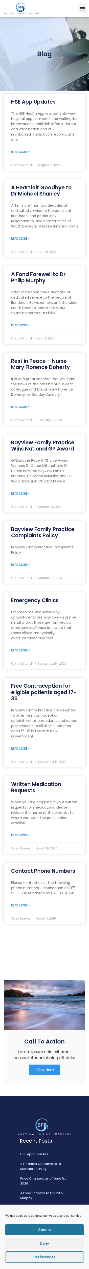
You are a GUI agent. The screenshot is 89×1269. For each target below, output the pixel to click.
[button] (82, 8)
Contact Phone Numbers (43, 870)
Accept (44, 1229)
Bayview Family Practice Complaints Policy (42, 532)
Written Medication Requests (36, 787)
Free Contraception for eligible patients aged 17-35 (43, 692)
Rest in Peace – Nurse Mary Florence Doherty (40, 364)
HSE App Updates (33, 101)
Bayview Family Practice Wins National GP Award (42, 445)
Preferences (44, 1257)
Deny (44, 1243)
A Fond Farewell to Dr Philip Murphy (38, 277)
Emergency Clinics (35, 600)
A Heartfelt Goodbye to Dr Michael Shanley (41, 190)
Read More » (20, 152)
